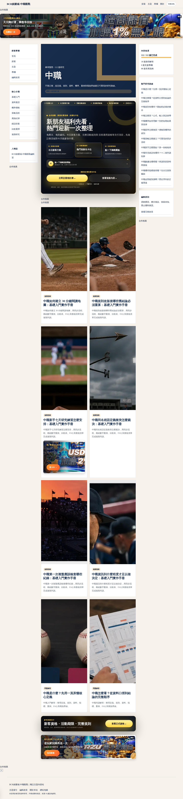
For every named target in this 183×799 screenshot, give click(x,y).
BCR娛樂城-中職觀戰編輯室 (23, 155)
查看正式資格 (119, 723)
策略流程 (16, 113)
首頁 (14, 56)
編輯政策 (16, 77)
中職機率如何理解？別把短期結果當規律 (156, 123)
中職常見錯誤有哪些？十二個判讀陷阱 (156, 154)
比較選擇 (16, 129)
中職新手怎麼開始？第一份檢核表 (156, 147)
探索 (144, 4)
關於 (162, 4)
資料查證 (16, 102)
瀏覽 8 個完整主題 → (53, 91)
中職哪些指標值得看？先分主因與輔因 (156, 172)
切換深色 (171, 4)
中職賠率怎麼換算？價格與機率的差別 (156, 131)
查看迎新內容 (109, 178)
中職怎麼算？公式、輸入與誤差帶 (156, 116)
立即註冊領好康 (67, 178)
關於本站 (34, 790)
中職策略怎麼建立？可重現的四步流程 (156, 140)
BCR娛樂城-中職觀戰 (18, 4)
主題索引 (13, 790)
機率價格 (16, 108)
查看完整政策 (147, 212)
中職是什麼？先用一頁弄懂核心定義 (156, 91)
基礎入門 (16, 97)
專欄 (156, 4)
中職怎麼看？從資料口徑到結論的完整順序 (156, 100)
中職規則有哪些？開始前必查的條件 (156, 108)
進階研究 (16, 134)
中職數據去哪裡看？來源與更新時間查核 (156, 163)
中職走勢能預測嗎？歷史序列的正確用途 (156, 181)
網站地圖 (44, 790)
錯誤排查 (16, 124)
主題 (150, 4)
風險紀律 (16, 118)
